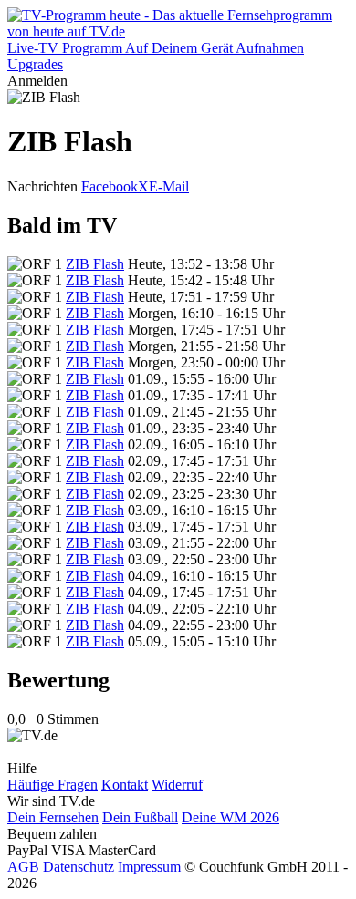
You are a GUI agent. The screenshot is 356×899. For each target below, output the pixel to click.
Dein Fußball (140, 817)
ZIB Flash (95, 264)
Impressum (149, 866)
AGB (23, 866)
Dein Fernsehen (53, 817)
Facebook (109, 186)
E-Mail (169, 186)
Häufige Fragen (52, 784)
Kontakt (124, 784)
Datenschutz (78, 866)
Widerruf (177, 784)
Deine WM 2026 (230, 817)
